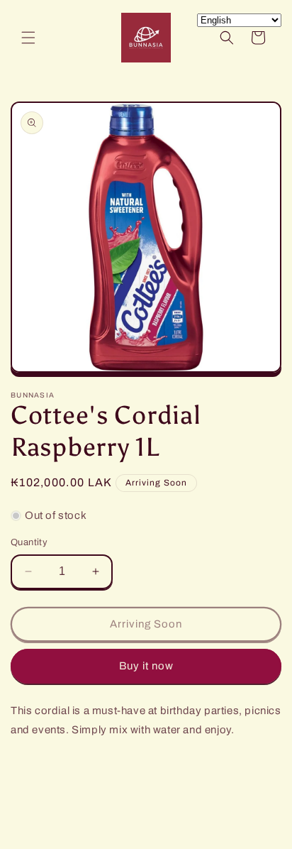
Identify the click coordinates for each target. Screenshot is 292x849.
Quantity (29, 542)
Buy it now (146, 666)
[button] (28, 37)
